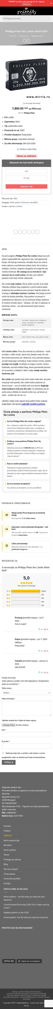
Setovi (6, 855)
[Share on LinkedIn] (38, 232)
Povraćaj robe (39, 995)
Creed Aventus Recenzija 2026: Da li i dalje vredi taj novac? (26, 906)
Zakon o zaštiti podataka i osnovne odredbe (26, 994)
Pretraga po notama (12, 860)
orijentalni (11, 206)
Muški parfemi (38, 36)
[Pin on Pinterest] (33, 232)
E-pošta (5, 741)
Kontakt (7, 883)
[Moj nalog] (45, 11)
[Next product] (24, 40)
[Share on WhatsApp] (15, 232)
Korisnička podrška (12, 879)
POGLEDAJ (27, 4)
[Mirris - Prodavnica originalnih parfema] (26, 11)
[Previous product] (28, 40)
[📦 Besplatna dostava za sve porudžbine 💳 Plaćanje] (11, 939)
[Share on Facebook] (20, 232)
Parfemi (7, 831)
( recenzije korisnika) (31, 103)
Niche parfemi (10, 850)
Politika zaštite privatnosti (19, 995)
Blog (6, 864)
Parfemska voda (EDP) (29, 202)
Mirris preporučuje (11, 840)
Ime (4, 730)
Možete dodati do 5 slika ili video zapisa (19, 720)
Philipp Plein (29, 113)
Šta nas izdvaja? (11, 869)
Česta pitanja (9, 874)
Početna (12, 36)
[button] (3, 11)
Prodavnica (24, 36)
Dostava (26, 999)
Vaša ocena (6, 688)
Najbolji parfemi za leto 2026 (16, 913)
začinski (19, 206)
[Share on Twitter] (24, 232)
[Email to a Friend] (29, 232)
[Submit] (48, 18)
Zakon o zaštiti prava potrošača (26, 992)
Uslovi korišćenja (28, 997)
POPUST (8, 836)
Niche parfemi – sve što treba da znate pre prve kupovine (24, 898)
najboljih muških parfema (33, 404)
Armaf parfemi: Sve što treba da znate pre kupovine (26, 917)
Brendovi (8, 845)
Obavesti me (26, 187)
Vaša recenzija (8, 699)
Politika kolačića (11, 997)
